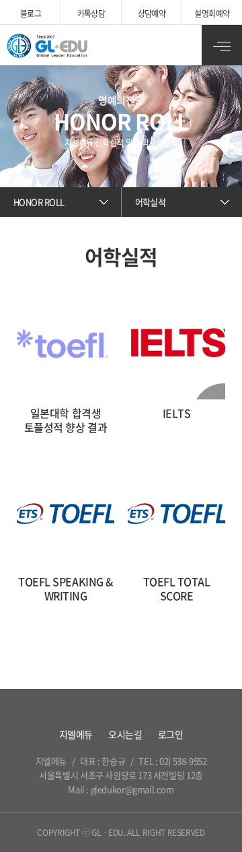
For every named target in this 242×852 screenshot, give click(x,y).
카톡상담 (91, 13)
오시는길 (125, 734)
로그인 (170, 734)
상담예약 (152, 13)
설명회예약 (211, 13)
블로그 (30, 13)
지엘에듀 (76, 734)
